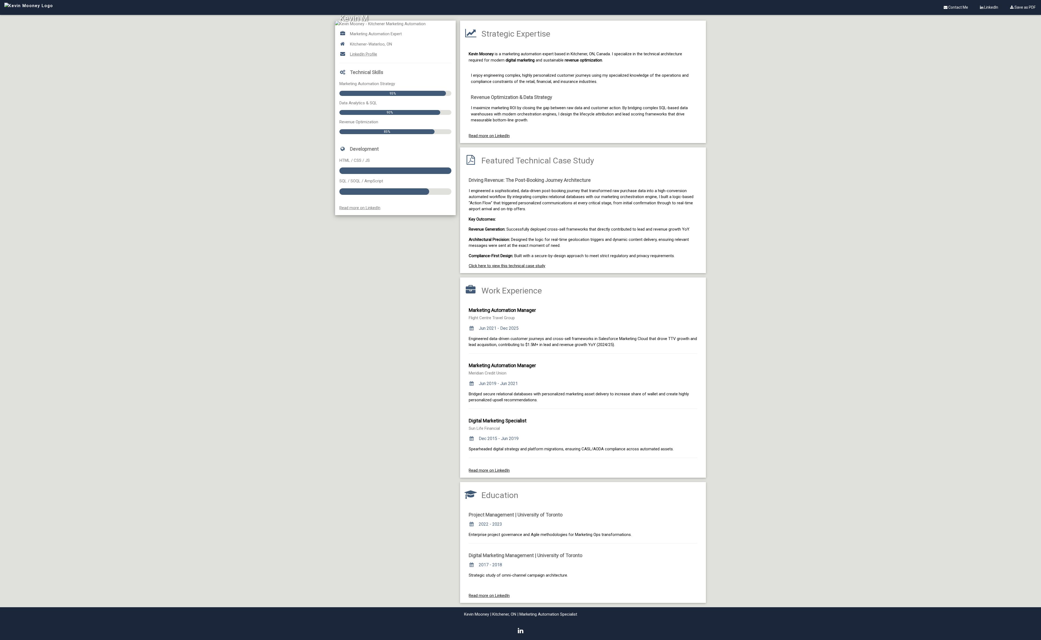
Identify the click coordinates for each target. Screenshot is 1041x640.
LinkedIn (990, 7)
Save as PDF (1025, 7)
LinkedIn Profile (363, 54)
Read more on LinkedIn (359, 207)
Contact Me (957, 7)
